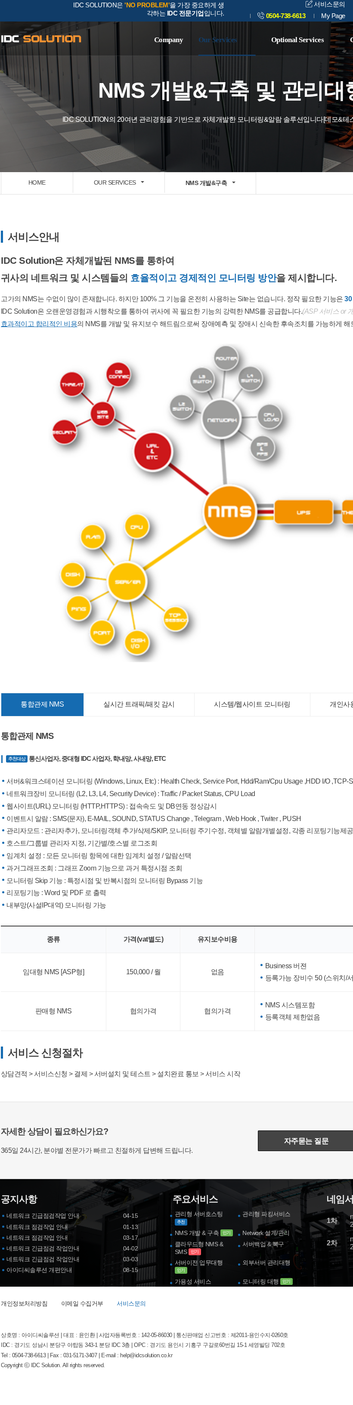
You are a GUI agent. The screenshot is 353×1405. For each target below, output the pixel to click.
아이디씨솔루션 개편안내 (39, 1269)
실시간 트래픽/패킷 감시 (139, 704)
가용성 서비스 (193, 1281)
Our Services (217, 40)
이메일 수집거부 (82, 1303)
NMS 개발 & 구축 (203, 1232)
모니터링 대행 (266, 1281)
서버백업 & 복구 (263, 1244)
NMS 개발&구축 (206, 182)
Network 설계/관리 (266, 1232)
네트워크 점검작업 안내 (37, 1226)
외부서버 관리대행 (266, 1262)
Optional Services (297, 40)
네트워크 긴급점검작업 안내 (42, 1215)
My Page (333, 15)
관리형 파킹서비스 (266, 1213)
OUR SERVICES (115, 182)
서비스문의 (329, 4)
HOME (37, 182)
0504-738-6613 (286, 15)
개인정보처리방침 (24, 1303)
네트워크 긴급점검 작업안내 (42, 1248)
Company (168, 40)
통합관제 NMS (42, 704)
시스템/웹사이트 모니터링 (252, 704)
